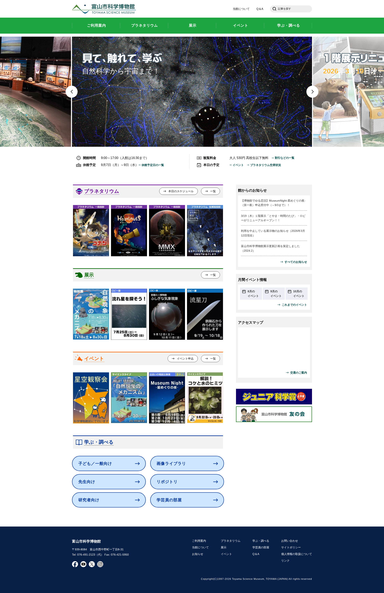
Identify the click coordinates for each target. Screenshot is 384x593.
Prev (72, 92)
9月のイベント (276, 293)
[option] (91, 230)
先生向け (86, 481)
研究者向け (88, 500)
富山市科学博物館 (105, 9)
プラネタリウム (101, 191)
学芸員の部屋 (169, 500)
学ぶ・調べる (99, 442)
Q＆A (259, 8)
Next (312, 92)
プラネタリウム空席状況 (265, 165)
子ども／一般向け (95, 463)
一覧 (213, 191)
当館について (241, 8)
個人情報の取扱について (296, 554)
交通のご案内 (298, 372)
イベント (238, 165)
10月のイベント (298, 293)
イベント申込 (185, 358)
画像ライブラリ (171, 463)
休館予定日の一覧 (153, 165)
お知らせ (197, 554)
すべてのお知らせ (296, 261)
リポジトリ (167, 481)
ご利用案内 (199, 540)
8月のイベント (253, 293)
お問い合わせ (289, 540)
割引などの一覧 (284, 157)
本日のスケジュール (181, 191)
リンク (285, 560)
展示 (89, 274)
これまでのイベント (294, 304)
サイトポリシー (291, 547)
